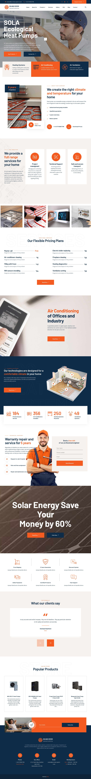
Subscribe (70, 725)
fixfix (48, 776)
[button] (40, 643)
